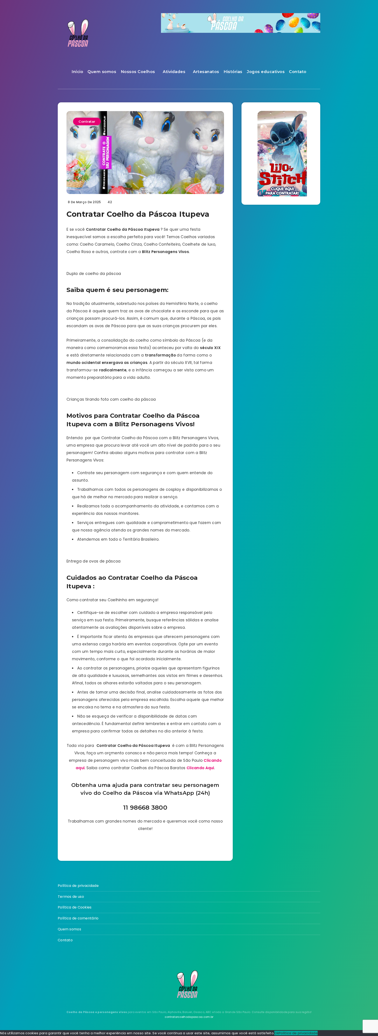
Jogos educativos (266, 71)
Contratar (87, 121)
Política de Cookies (75, 907)
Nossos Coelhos (138, 71)
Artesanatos (206, 71)
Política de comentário (78, 918)
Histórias (233, 71)
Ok (276, 1033)
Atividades (174, 71)
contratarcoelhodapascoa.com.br (189, 1017)
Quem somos (102, 71)
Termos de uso (71, 896)
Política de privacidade (78, 885)
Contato (297, 71)
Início (77, 71)
